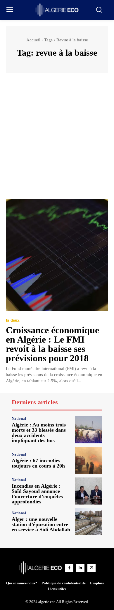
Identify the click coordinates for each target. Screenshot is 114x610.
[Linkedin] (80, 568)
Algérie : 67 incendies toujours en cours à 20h (38, 463)
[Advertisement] (57, 138)
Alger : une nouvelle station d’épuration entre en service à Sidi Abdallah (41, 524)
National (19, 418)
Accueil (33, 40)
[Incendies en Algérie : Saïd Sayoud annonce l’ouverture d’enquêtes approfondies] (88, 491)
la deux (13, 320)
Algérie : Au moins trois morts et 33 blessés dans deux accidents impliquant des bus (39, 432)
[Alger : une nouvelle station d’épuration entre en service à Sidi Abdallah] (88, 521)
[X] (91, 568)
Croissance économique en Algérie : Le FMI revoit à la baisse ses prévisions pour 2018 (52, 344)
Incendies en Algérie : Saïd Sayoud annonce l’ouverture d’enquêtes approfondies (37, 494)
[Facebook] (69, 568)
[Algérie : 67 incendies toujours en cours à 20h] (88, 460)
